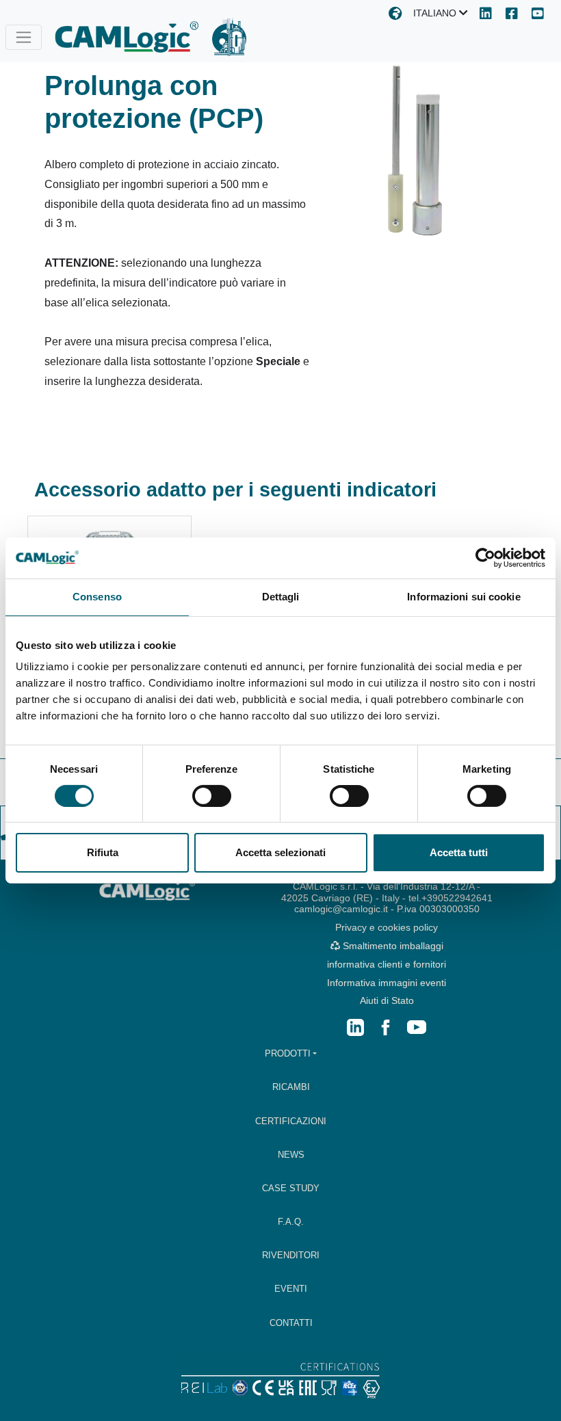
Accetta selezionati (280, 852)
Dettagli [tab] (281, 596)
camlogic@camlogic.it (341, 908)
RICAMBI (291, 1087)
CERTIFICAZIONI (290, 1121)
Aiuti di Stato (387, 1000)
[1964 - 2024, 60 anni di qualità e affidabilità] (229, 37)
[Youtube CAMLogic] (538, 15)
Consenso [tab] (97, 596)
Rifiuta (102, 852)
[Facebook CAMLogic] (512, 15)
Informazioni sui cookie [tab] (463, 596)
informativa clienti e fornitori (386, 964)
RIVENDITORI (290, 1255)
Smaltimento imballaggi (391, 945)
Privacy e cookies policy (386, 927)
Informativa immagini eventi (386, 982)
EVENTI (290, 1289)
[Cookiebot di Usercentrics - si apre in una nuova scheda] (485, 558)
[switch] (211, 796)
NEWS (291, 1155)
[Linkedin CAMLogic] (486, 15)
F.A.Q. (291, 1222)
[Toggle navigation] (23, 37)
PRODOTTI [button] (288, 1053)
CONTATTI (291, 1323)
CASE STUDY (290, 1188)
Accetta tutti (459, 852)
